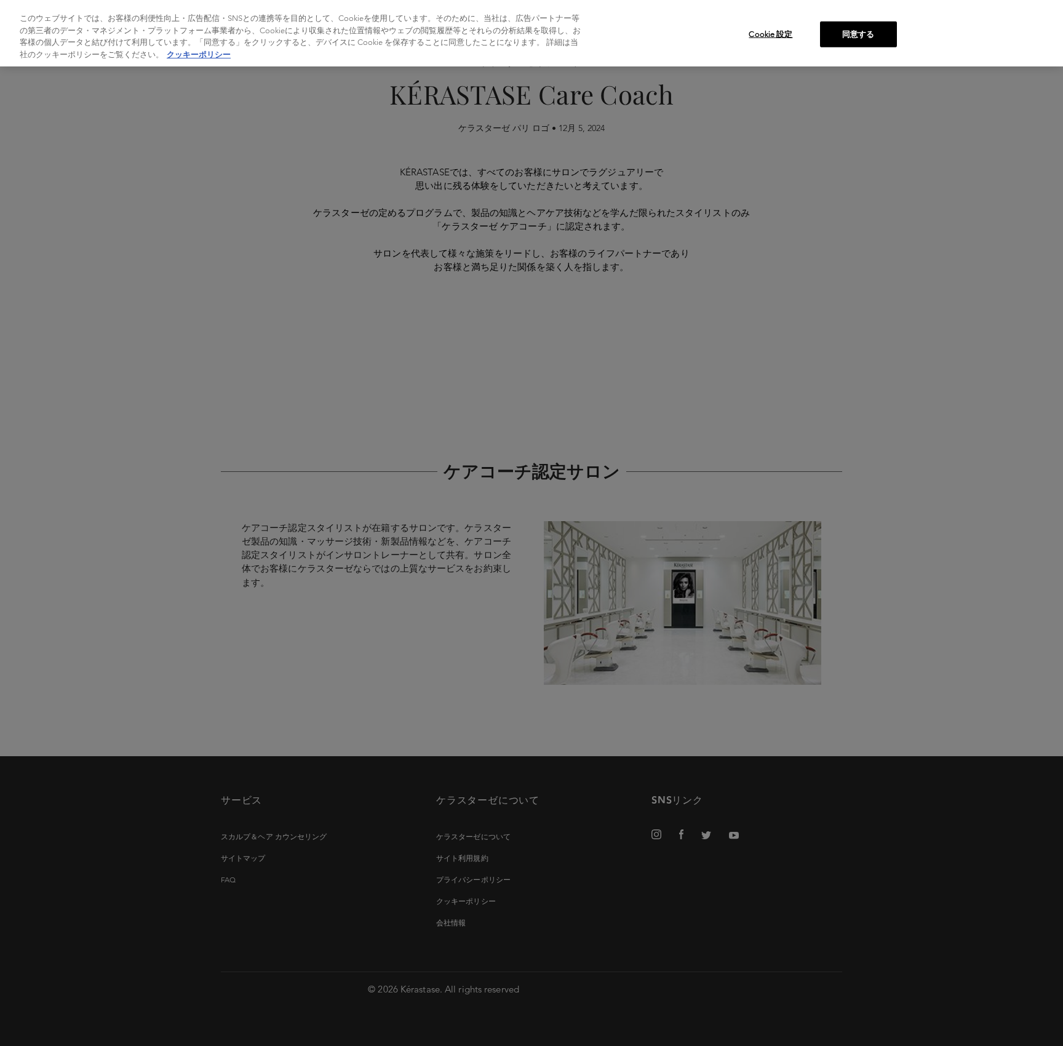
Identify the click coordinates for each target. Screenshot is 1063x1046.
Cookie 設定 (770, 34)
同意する (858, 34)
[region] (531, 33)
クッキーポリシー (199, 54)
